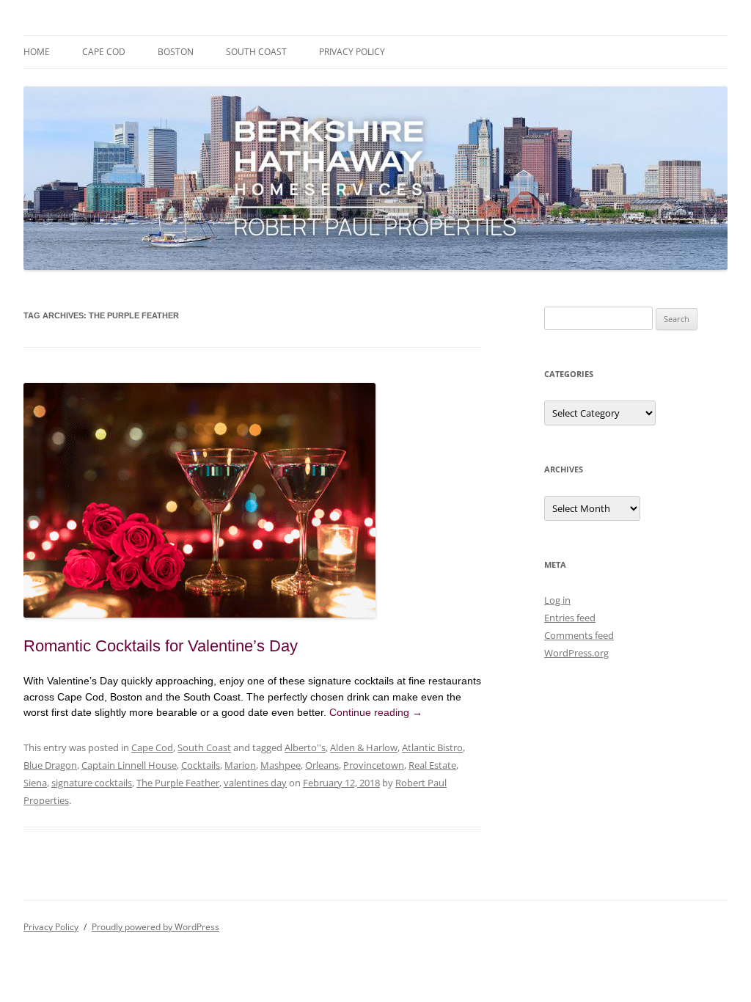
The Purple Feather (177, 782)
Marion (240, 765)
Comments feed (579, 635)
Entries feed (570, 617)
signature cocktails (91, 782)
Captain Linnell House (129, 765)
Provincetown (373, 765)
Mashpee (280, 765)
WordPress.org (576, 652)
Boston (176, 51)
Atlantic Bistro (432, 747)
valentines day (255, 782)
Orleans (322, 765)
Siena (35, 782)
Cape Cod (103, 51)
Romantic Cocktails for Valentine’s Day (160, 646)
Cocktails (200, 765)
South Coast (256, 51)
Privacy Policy (352, 51)
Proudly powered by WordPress (155, 927)
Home (36, 51)
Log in (557, 600)
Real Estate (432, 765)
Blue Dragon (50, 765)
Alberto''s (305, 747)
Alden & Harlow (364, 747)
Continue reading (375, 712)
